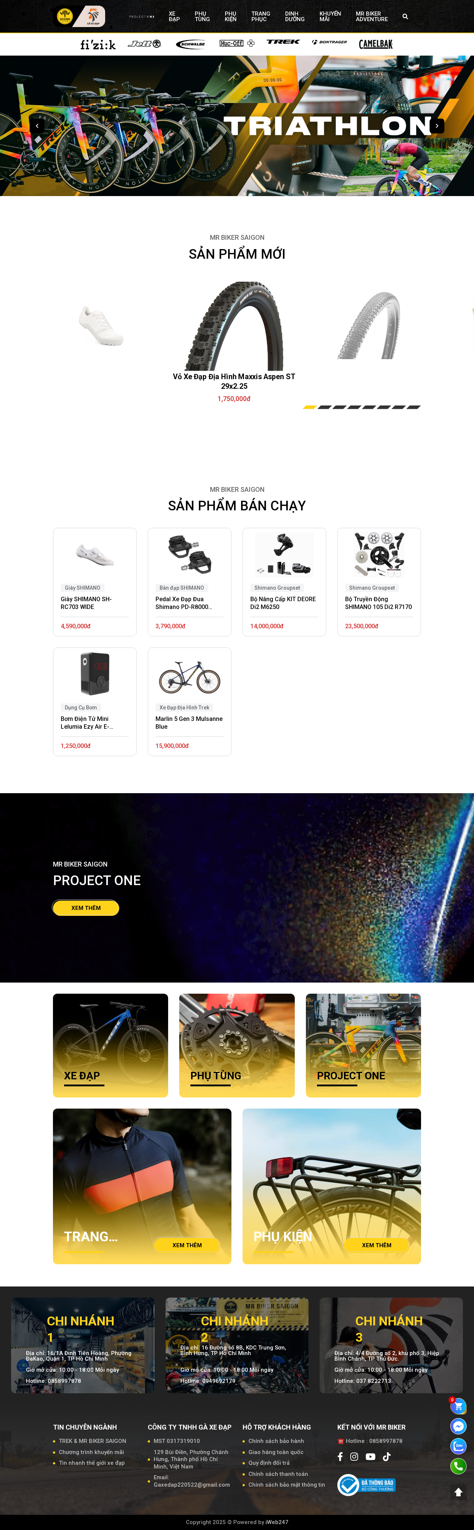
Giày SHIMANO (82, 588)
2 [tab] (324, 407)
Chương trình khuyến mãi (91, 1452)
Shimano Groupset (372, 588)
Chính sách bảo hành (276, 1441)
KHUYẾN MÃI (330, 16)
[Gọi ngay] (458, 1466)
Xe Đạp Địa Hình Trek (184, 708)
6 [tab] (384, 407)
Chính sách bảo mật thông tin (286, 1484)
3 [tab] (339, 407)
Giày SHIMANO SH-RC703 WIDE (86, 603)
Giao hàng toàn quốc (276, 1452)
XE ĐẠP (174, 16)
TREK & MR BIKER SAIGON (92, 1441)
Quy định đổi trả (269, 1463)
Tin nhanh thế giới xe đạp (92, 1463)
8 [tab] (413, 407)
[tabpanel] (234, 328)
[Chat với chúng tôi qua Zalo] (458, 1446)
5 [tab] (369, 407)
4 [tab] (354, 407)
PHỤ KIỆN (231, 16)
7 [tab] (398, 407)
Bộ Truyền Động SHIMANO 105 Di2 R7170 (378, 603)
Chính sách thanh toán (278, 1474)
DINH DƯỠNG (295, 16)
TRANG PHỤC (260, 16)
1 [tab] (310, 407)
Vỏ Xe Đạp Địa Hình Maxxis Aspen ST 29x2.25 (234, 381)
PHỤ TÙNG (202, 16)
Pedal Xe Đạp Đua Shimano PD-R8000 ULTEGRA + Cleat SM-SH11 (185, 603)
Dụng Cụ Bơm (81, 708)
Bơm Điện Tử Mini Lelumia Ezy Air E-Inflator (85, 723)
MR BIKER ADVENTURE (372, 16)
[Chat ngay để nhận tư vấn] (458, 1426)
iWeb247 (277, 1522)
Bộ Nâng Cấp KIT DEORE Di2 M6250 (283, 603)
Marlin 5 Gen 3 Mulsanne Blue (189, 722)
